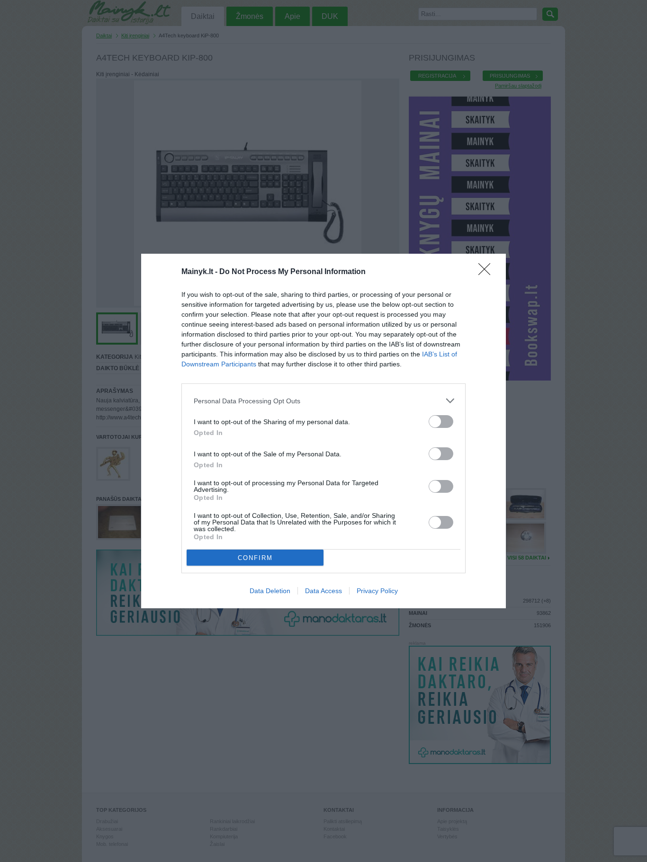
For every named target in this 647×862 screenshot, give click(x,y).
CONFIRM (255, 557)
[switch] (441, 421)
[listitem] (323, 401)
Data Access (323, 591)
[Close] (487, 272)
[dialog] (323, 431)
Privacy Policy (377, 591)
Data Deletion (270, 591)
